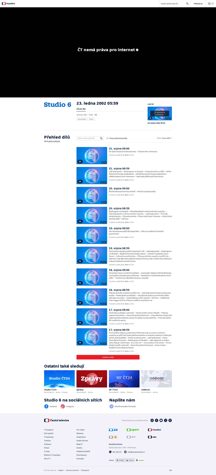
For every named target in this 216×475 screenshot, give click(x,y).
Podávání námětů (83, 451)
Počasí (46, 448)
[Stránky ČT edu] (152, 438)
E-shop (47, 451)
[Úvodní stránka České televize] (56, 420)
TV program (48, 430)
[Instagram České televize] (152, 420)
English (60, 470)
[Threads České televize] (170, 420)
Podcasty (47, 444)
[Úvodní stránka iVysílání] (10, 3)
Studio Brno (81, 437)
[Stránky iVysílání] (154, 430)
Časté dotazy (81, 455)
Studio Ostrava (82, 440)
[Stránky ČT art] (131, 438)
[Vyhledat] (101, 138)
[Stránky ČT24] (113, 430)
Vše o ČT (47, 458)
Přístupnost (85, 470)
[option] (120, 460)
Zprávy (91, 119)
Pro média (80, 430)
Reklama (79, 433)
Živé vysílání (48, 433)
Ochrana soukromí (72, 470)
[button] (160, 114)
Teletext (47, 440)
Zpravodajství (82, 119)
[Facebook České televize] (156, 420)
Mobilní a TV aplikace (52, 455)
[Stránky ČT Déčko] (113, 438)
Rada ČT (79, 444)
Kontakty (80, 458)
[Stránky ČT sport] (133, 430)
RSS (170, 470)
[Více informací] (137, 50)
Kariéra (79, 448)
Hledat (187, 3)
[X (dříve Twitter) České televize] (165, 420)
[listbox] (130, 460)
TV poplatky (48, 437)
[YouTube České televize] (161, 420)
